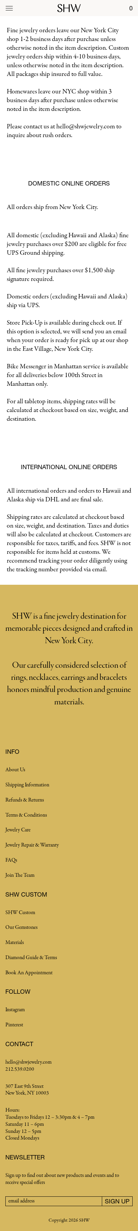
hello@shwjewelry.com (28, 1062)
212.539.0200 (19, 1069)
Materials (14, 942)
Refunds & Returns (24, 800)
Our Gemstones (21, 927)
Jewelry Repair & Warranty (32, 845)
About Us (15, 770)
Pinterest (14, 1025)
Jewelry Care (17, 830)
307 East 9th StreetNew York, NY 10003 (27, 1090)
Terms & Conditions (26, 815)
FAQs (11, 860)
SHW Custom (20, 912)
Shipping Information (27, 785)
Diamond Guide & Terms (31, 957)
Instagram (15, 1010)
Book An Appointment (29, 973)
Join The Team (19, 875)
